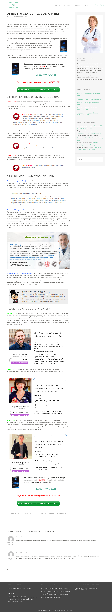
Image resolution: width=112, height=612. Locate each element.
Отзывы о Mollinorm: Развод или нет (89, 94)
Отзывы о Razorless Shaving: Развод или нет (24, 514)
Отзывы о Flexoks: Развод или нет (89, 99)
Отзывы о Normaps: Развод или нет (88, 103)
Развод (77, 5)
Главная (56, 5)
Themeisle (72, 610)
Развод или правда (14, 5)
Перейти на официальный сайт (38, 90)
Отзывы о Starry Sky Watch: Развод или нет (55, 514)
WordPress (47, 610)
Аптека (87, 5)
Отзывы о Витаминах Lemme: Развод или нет (88, 113)
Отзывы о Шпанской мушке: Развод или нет (87, 108)
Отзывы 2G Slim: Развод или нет (89, 133)
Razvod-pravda (21, 16)
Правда (67, 5)
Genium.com (46, 75)
